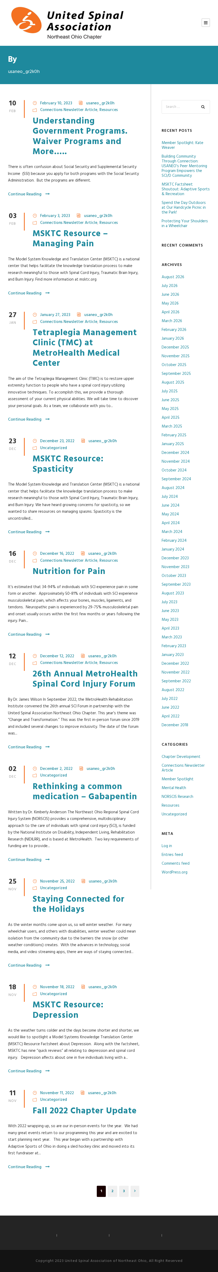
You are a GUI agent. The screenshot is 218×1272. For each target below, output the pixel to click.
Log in (167, 846)
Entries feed (172, 855)
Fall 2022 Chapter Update (85, 1111)
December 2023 (175, 558)
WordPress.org (174, 872)
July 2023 (169, 602)
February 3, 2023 (55, 216)
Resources (108, 110)
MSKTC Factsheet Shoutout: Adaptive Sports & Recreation (186, 189)
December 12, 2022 (57, 656)
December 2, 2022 (56, 769)
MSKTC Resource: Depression (68, 1010)
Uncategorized (53, 448)
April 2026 (170, 312)
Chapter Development (181, 757)
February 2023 (174, 646)
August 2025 (173, 382)
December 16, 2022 (57, 554)
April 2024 (171, 523)
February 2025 (174, 435)
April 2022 (170, 716)
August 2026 (173, 277)
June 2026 (170, 295)
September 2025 (176, 374)
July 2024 (170, 497)
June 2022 (170, 707)
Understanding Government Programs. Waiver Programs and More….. (81, 136)
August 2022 (173, 690)
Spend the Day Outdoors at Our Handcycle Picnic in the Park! (184, 208)
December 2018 (175, 725)
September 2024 (176, 479)
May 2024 (170, 514)
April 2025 (170, 418)
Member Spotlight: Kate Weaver (182, 145)
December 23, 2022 (57, 441)
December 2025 (175, 347)
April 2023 (170, 628)
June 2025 (170, 400)
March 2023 (172, 637)
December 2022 (175, 663)
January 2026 (173, 338)
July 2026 (170, 286)
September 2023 (176, 584)
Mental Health (174, 788)
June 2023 (170, 611)
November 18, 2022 (57, 987)
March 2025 (172, 426)
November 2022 (176, 672)
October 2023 (174, 576)
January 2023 (173, 655)
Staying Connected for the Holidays (79, 904)
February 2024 (174, 540)
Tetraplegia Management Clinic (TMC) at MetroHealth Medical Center (85, 348)
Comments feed (176, 863)
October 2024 (174, 470)
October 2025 (174, 365)
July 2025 (170, 391)
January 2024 (173, 549)
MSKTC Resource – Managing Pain (70, 239)
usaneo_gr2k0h (100, 103)
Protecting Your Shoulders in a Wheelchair (185, 223)
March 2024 (172, 532)
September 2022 (176, 681)
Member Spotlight (178, 779)
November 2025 (176, 356)
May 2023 (170, 620)
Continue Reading (24, 194)
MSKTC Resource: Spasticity (68, 464)
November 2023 (175, 567)
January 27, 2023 (55, 315)
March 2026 (172, 321)
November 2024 (176, 461)
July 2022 (170, 699)
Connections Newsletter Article (68, 110)
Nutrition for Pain (69, 571)
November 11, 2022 (57, 1093)
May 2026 (170, 303)
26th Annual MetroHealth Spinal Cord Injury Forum (85, 679)
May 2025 (170, 409)
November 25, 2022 (57, 881)
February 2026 (174, 330)
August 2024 (173, 488)
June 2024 (170, 505)
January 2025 (173, 444)
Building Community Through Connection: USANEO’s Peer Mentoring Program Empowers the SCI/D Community (184, 166)
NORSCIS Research (177, 797)
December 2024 (175, 453)
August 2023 (173, 593)
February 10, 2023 (56, 103)
